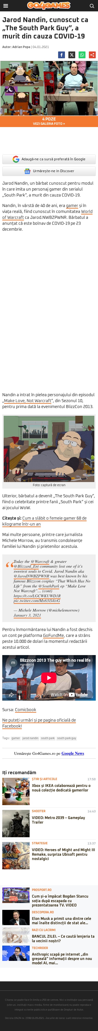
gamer (72, 206)
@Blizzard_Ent (26, 566)
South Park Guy (66, 738)
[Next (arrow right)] (5, 975)
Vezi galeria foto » (49, 121)
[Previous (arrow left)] (1, 975)
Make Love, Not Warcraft (27, 401)
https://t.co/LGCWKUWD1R (37, 595)
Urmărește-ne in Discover (53, 171)
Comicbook (25, 710)
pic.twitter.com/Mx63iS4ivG (37, 600)
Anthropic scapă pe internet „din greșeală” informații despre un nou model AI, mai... (62, 959)
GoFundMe (53, 636)
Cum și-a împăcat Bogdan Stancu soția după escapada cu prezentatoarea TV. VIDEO (60, 901)
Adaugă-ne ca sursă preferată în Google (53, 159)
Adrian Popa (21, 47)
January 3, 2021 (27, 615)
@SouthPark (48, 586)
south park (47, 738)
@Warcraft (40, 561)
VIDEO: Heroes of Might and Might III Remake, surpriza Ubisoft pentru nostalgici (63, 854)
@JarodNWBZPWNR (31, 576)
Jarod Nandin (30, 738)
